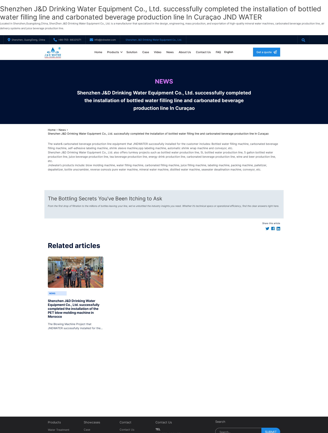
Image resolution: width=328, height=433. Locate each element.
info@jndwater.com (105, 39)
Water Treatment (58, 429)
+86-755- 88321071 (69, 39)
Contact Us (203, 52)
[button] (266, 52)
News (170, 52)
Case (145, 52)
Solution (131, 52)
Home (98, 52)
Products (113, 52)
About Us (185, 52)
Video (157, 52)
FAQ (218, 52)
